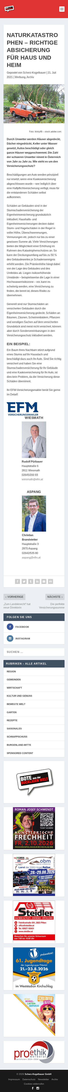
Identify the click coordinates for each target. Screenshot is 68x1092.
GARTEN (12, 712)
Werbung (20, 77)
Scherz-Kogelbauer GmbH (38, 1074)
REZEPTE (12, 720)
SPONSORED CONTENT (20, 753)
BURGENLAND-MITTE (19, 745)
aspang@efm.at (31, 557)
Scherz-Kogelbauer (34, 72)
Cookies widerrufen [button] (34, 1083)
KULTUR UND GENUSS (19, 696)
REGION (11, 671)
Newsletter (43, 1079)
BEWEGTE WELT (16, 704)
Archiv (30, 77)
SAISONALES (14, 728)
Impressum (14, 1079)
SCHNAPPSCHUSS (17, 736)
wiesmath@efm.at (32, 479)
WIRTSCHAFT (14, 687)
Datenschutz (28, 1079)
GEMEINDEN (14, 679)
